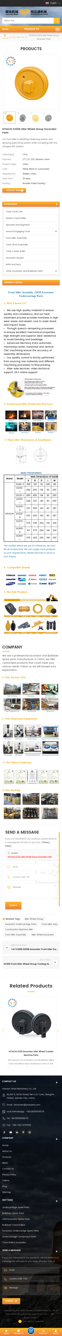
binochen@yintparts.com (27, 1105)
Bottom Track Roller (16, 218)
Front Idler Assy (49, 924)
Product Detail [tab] (13, 282)
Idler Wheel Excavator (43, 934)
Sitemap (6, 1192)
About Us (7, 1151)
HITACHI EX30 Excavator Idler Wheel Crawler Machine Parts (31, 1053)
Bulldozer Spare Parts (13, 1213)
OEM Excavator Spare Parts (16, 1219)
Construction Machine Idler (19, 929)
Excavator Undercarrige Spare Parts (20, 1231)
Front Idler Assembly (20, 37)
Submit (9, 1301)
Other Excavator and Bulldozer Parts (24, 271)
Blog (4, 1186)
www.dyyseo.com (40, 1314)
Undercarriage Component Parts (19, 1236)
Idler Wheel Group (34, 919)
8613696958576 (20, 1118)
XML (52, 1314)
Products (31, 29)
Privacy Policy (9, 1174)
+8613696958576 (35, 1111)
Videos (5, 1180)
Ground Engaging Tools (18, 231)
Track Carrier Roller (15, 251)
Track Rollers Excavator (14, 1242)
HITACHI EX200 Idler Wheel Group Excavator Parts (30, 856)
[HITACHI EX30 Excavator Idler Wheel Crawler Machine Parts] (31, 1022)
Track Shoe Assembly (17, 244)
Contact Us (8, 1169)
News (5, 1163)
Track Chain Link (14, 211)
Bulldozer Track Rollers (13, 1225)
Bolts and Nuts (13, 264)
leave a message (31, 1330)
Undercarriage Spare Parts (15, 1207)
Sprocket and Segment (18, 225)
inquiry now (13, 190)
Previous (3, 1030)
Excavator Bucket (15, 258)
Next (58, 1031)
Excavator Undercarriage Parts (20, 924)
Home (5, 38)
